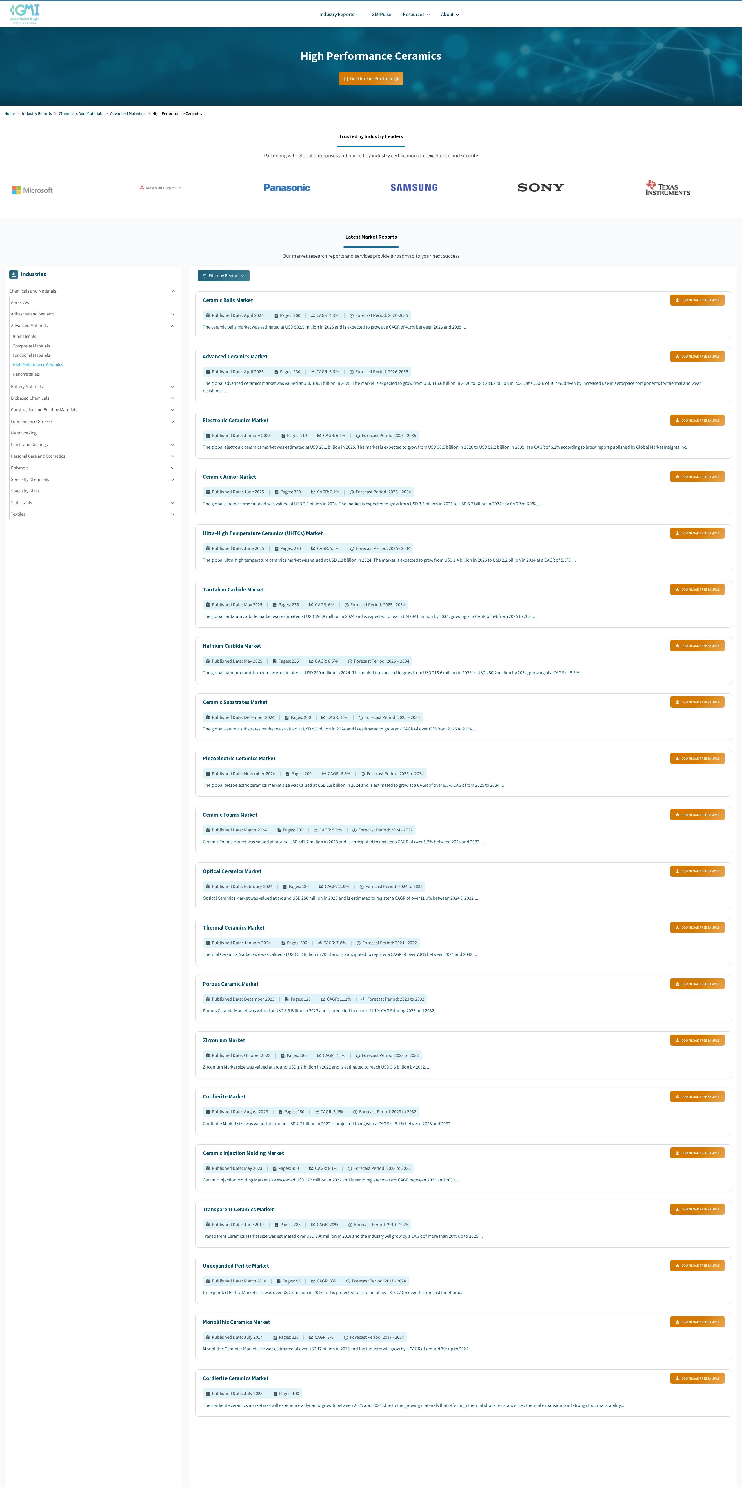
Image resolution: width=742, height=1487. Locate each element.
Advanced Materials (128, 113)
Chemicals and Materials (81, 113)
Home (9, 113)
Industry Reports (37, 113)
